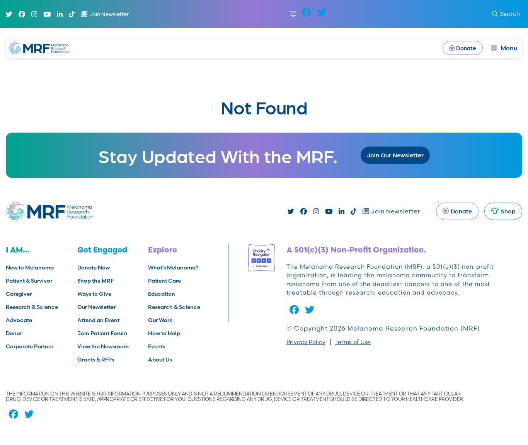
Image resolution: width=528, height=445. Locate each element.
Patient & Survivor (29, 280)
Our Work (160, 320)
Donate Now (93, 267)
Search (510, 13)
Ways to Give (94, 293)
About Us (160, 359)
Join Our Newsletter (395, 155)
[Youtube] (47, 14)
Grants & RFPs (95, 359)
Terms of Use (353, 342)
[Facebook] (22, 14)
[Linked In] (60, 14)
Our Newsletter (96, 306)
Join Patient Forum (102, 333)
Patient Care (164, 280)
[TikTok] (72, 14)
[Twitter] (9, 14)
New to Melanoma (30, 267)
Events (156, 346)
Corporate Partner (29, 346)
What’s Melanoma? (173, 267)
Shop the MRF (95, 280)
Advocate (19, 320)
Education (161, 293)
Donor (14, 333)
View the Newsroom (103, 346)
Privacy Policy (305, 342)
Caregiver (19, 293)
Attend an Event (98, 320)
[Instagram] (34, 14)
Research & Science (32, 306)
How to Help (164, 333)
